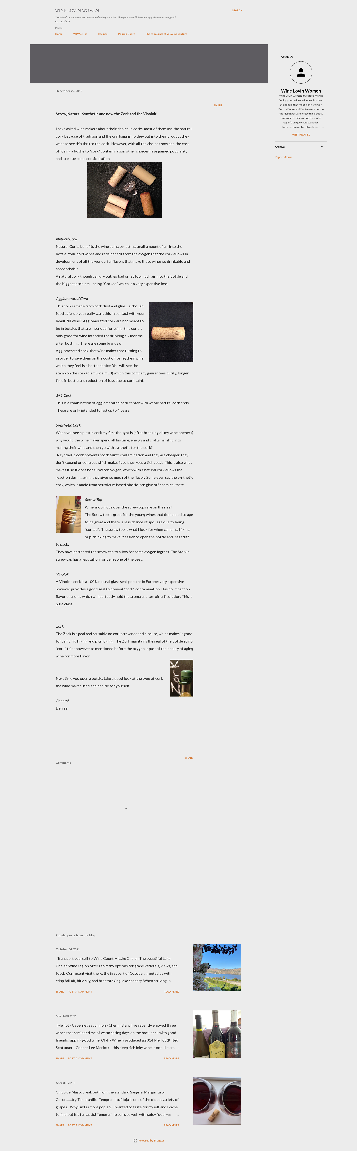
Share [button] (218, 105)
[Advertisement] (118, 887)
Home (58, 33)
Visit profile (301, 134)
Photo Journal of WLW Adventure (166, 33)
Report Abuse (283, 157)
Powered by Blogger (151, 1140)
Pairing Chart (126, 33)
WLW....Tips (80, 33)
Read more (171, 991)
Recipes (102, 33)
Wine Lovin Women (77, 10)
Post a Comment (80, 991)
